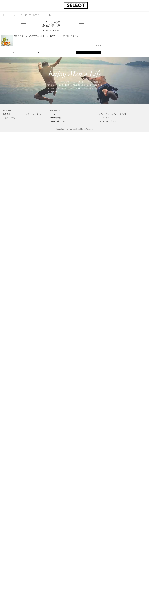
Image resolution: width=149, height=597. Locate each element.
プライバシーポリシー (34, 114)
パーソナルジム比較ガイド (109, 121)
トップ (52, 114)
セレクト (5, 14)
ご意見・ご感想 (9, 117)
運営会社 (6, 114)
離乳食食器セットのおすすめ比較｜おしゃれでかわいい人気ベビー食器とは (46, 35)
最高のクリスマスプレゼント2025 (112, 114)
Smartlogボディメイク (59, 121)
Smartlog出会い (56, 117)
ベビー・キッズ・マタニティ (26, 14)
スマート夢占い (105, 117)
